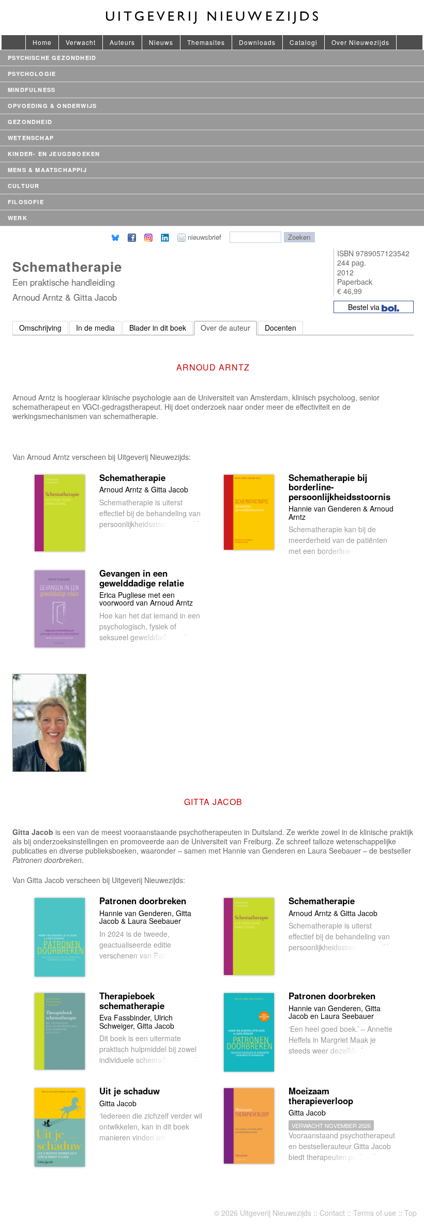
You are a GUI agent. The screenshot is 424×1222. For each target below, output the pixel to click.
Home (42, 42)
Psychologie (32, 74)
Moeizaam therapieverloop (321, 1095)
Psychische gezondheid (52, 57)
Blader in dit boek (157, 327)
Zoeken (299, 237)
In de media (95, 327)
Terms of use (374, 1213)
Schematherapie (132, 477)
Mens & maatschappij (47, 170)
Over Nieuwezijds (360, 42)
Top (410, 1213)
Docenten (280, 327)
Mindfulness (31, 90)
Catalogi (303, 42)
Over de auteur (225, 327)
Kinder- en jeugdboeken (54, 154)
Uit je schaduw (129, 1091)
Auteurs (122, 42)
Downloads (257, 42)
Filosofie (26, 202)
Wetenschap (31, 138)
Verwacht (81, 42)
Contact (332, 1213)
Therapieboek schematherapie (131, 1000)
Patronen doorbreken (142, 900)
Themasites (206, 42)
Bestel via (365, 307)
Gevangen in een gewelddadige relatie (141, 578)
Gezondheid (30, 122)
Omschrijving (40, 327)
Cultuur (23, 186)
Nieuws (161, 42)
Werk (17, 218)
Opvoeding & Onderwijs (52, 106)
